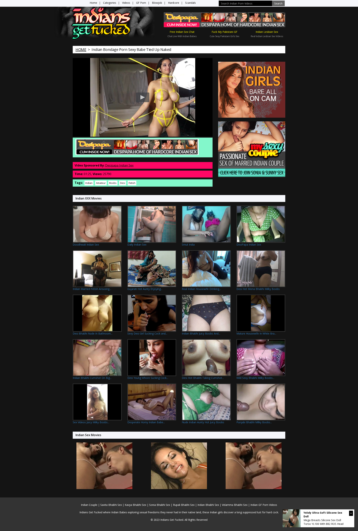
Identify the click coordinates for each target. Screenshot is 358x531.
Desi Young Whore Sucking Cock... (147, 378)
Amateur (101, 183)
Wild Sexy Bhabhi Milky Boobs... (255, 378)
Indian (88, 183)
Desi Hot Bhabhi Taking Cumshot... (203, 378)
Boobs (113, 183)
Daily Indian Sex (136, 244)
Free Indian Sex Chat (182, 32)
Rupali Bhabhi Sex (183, 505)
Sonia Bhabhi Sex (159, 505)
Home (93, 2)
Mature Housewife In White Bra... (256, 333)
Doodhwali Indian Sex (86, 244)
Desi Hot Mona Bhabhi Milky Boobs (258, 289)
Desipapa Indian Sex (119, 165)
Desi (122, 183)
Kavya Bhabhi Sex (135, 505)
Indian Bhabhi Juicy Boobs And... (201, 333)
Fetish (132, 183)
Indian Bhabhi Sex (208, 505)
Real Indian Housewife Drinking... (201, 289)
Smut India (188, 244)
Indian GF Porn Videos (263, 505)
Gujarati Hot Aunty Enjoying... (144, 289)
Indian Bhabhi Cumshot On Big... (92, 378)
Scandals (190, 2)
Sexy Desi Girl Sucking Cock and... (147, 333)
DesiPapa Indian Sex (248, 244)
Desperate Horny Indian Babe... (146, 422)
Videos (126, 2)
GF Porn (141, 2)
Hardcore (173, 2)
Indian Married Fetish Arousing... (92, 289)
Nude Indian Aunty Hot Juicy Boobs (203, 422)
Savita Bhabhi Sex (111, 505)
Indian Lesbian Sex (267, 32)
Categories (109, 2)
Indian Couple (89, 505)
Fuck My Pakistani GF (224, 32)
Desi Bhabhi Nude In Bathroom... (92, 333)
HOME (81, 49)
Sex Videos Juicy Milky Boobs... (91, 422)
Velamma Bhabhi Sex (234, 505)
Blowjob (157, 2)
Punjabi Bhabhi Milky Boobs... (254, 422)
